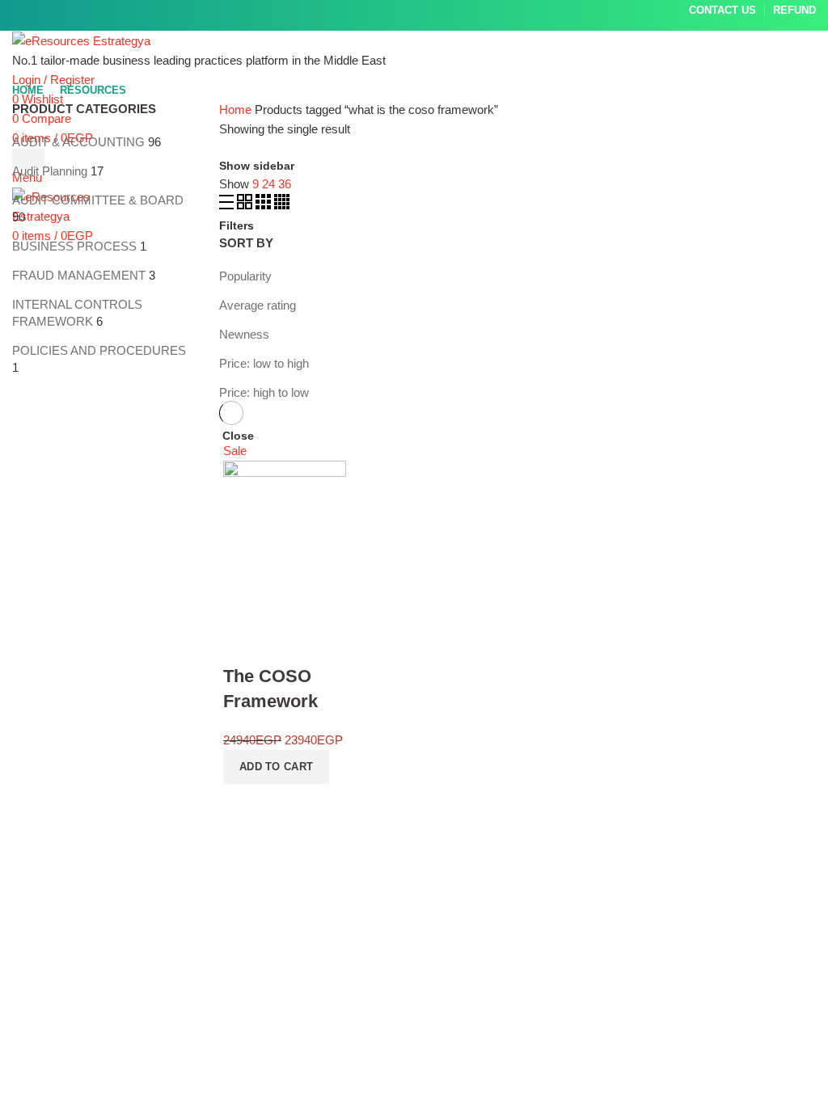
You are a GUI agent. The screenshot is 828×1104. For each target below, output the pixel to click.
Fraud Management (79, 275)
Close (238, 435)
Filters (236, 225)
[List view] (228, 205)
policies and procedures (99, 350)
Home (235, 109)
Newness (244, 334)
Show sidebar (256, 165)
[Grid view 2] (246, 205)
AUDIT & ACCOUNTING (78, 142)
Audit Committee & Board (98, 200)
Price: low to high (264, 363)
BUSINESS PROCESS (74, 246)
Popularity (245, 276)
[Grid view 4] (281, 205)
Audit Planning (49, 171)
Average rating (257, 305)
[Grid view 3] (265, 205)
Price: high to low (264, 392)
